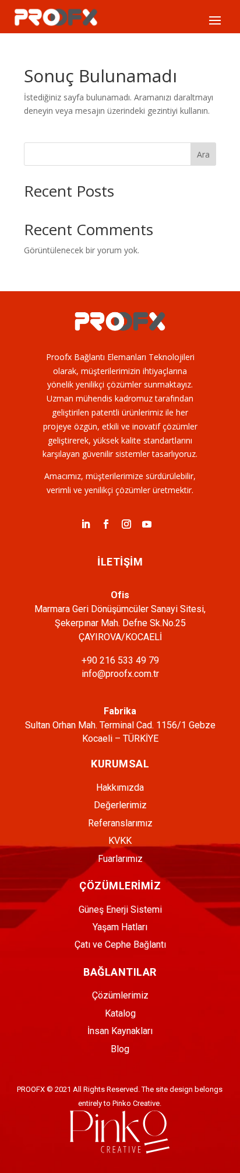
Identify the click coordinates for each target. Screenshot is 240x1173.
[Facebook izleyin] (106, 524)
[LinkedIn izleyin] (85, 524)
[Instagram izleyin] (126, 524)
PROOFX (31, 1089)
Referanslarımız (120, 823)
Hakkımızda (120, 787)
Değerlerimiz (120, 805)
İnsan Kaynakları (120, 1030)
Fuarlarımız (120, 858)
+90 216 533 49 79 (120, 660)
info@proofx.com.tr (120, 673)
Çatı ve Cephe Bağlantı (120, 944)
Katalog (120, 1013)
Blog (120, 1049)
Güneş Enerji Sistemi (120, 909)
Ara (203, 154)
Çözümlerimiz (120, 995)
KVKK (120, 840)
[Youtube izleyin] (146, 524)
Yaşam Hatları (120, 927)
